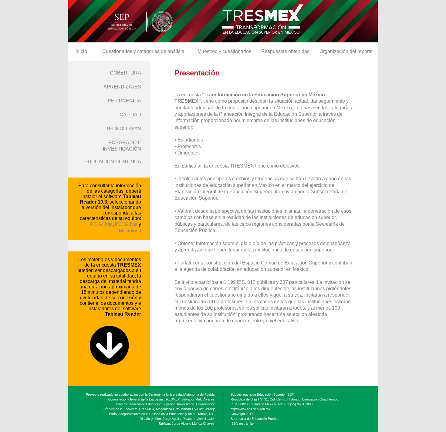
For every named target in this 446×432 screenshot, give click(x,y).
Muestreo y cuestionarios (224, 51)
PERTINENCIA (124, 100)
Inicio (81, 51)
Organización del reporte (346, 51)
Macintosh (130, 230)
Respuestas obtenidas (285, 51)
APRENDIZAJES (122, 86)
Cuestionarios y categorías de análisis (143, 51)
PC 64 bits (101, 224)
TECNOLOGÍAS (123, 128)
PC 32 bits (126, 224)
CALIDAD (130, 114)
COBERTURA (125, 72)
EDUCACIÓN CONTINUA (112, 161)
